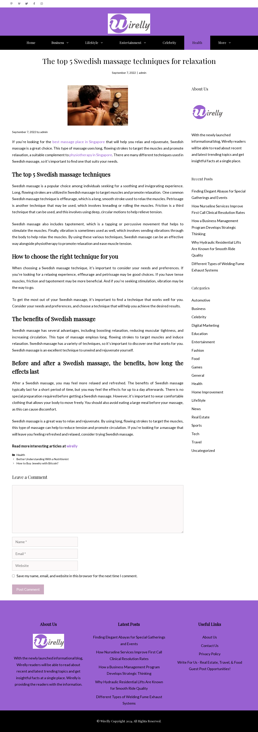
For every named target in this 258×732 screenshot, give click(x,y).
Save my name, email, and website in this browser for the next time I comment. (77, 576)
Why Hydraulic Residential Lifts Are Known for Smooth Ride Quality (216, 249)
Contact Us (209, 645)
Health (197, 43)
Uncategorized (203, 450)
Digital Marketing (205, 325)
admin (142, 72)
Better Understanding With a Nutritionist (43, 459)
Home (31, 43)
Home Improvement (207, 392)
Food (195, 358)
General (197, 375)
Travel (196, 442)
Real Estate (200, 417)
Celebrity (169, 43)
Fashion (197, 350)
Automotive (200, 300)
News (196, 409)
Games (196, 367)
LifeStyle (91, 43)
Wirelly (227, 141)
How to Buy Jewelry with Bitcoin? (37, 463)
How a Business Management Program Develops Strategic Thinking (214, 227)
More (222, 43)
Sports (196, 425)
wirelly (72, 446)
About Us (209, 637)
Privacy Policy (210, 654)
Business (57, 43)
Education (199, 333)
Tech (195, 434)
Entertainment (130, 43)
